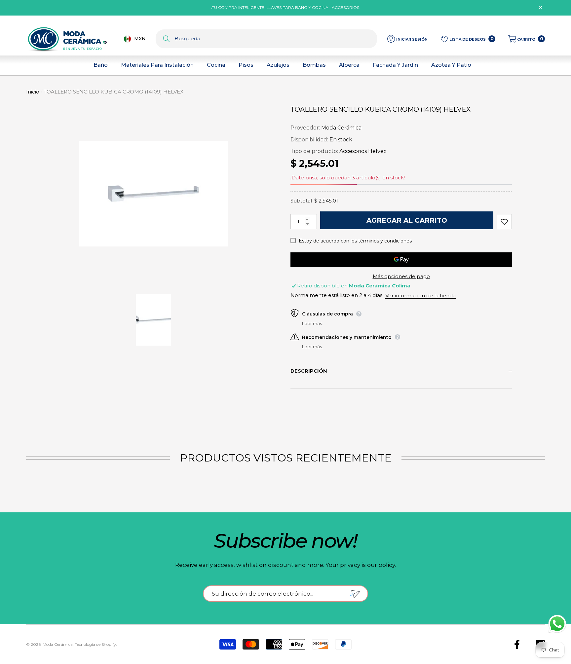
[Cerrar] (540, 8)
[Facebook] (517, 644)
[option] (153, 193)
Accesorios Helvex (363, 151)
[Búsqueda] (266, 38)
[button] (526, 39)
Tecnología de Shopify (95, 644)
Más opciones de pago (401, 276)
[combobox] (275, 38)
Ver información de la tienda (420, 295)
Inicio (32, 92)
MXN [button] (140, 39)
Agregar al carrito (406, 220)
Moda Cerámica (341, 128)
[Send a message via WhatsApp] (557, 623)
